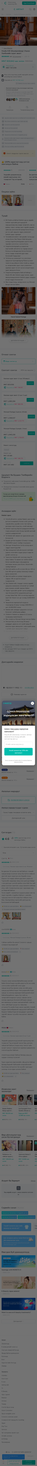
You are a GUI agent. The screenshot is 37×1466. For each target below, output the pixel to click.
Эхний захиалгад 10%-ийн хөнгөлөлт (18, 751)
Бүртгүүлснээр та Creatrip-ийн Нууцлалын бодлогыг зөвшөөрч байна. (18, 761)
